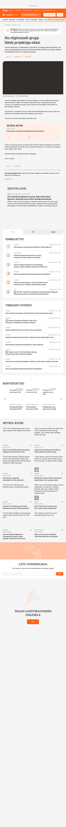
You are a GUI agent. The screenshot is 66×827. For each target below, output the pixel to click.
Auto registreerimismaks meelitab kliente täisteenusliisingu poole (29, 313)
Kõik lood (12, 19)
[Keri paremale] (57, 137)
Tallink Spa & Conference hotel (53, 404)
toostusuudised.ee (27, 10)
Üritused (47, 19)
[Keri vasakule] (8, 137)
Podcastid (34, 19)
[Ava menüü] (11, 10)
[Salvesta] (59, 245)
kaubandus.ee (37, 10)
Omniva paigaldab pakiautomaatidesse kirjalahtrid (32, 274)
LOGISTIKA (8, 25)
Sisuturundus (16, 194)
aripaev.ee (17, 10)
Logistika (7, 179)
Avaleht (5, 19)
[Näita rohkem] (54, 10)
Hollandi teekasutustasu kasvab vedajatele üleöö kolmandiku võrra (30, 337)
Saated (8, 349)
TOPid (27, 19)
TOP (15, 289)
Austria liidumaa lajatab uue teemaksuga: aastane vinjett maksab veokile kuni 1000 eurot (14, 536)
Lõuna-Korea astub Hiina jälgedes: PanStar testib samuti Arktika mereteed (32, 361)
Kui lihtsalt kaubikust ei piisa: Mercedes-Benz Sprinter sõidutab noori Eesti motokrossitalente (29, 197)
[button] (29, 574)
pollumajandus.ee (46, 10)
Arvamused (20, 19)
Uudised (16, 244)
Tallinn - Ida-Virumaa (16, 404)
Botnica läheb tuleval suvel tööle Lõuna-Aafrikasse (24, 330)
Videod (40, 19)
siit (35, 154)
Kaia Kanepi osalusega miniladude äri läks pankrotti (25, 131)
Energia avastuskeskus (34, 404)
